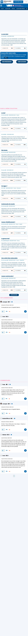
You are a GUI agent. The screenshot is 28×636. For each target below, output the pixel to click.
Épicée (13, 8)
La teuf (3, 113)
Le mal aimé (4, 34)
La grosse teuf (5, 238)
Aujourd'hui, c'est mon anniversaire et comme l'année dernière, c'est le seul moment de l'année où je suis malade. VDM (13, 228)
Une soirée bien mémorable (9, 258)
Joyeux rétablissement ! (8, 222)
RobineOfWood (6, 418)
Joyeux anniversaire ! (7, 276)
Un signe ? (4, 186)
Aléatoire (7, 8)
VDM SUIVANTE (22, 61)
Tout (2, 8)
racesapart (5, 302)
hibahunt (4, 434)
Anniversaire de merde (8, 204)
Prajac (4, 384)
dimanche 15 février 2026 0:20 (7, 305)
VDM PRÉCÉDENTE (6, 61)
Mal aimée (4, 150)
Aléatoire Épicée (20, 8)
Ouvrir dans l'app (18, 1)
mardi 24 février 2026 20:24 (6, 319)
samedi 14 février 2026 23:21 (7, 387)
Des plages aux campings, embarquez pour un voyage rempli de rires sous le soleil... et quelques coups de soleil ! (13, 55)
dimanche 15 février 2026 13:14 (7, 421)
